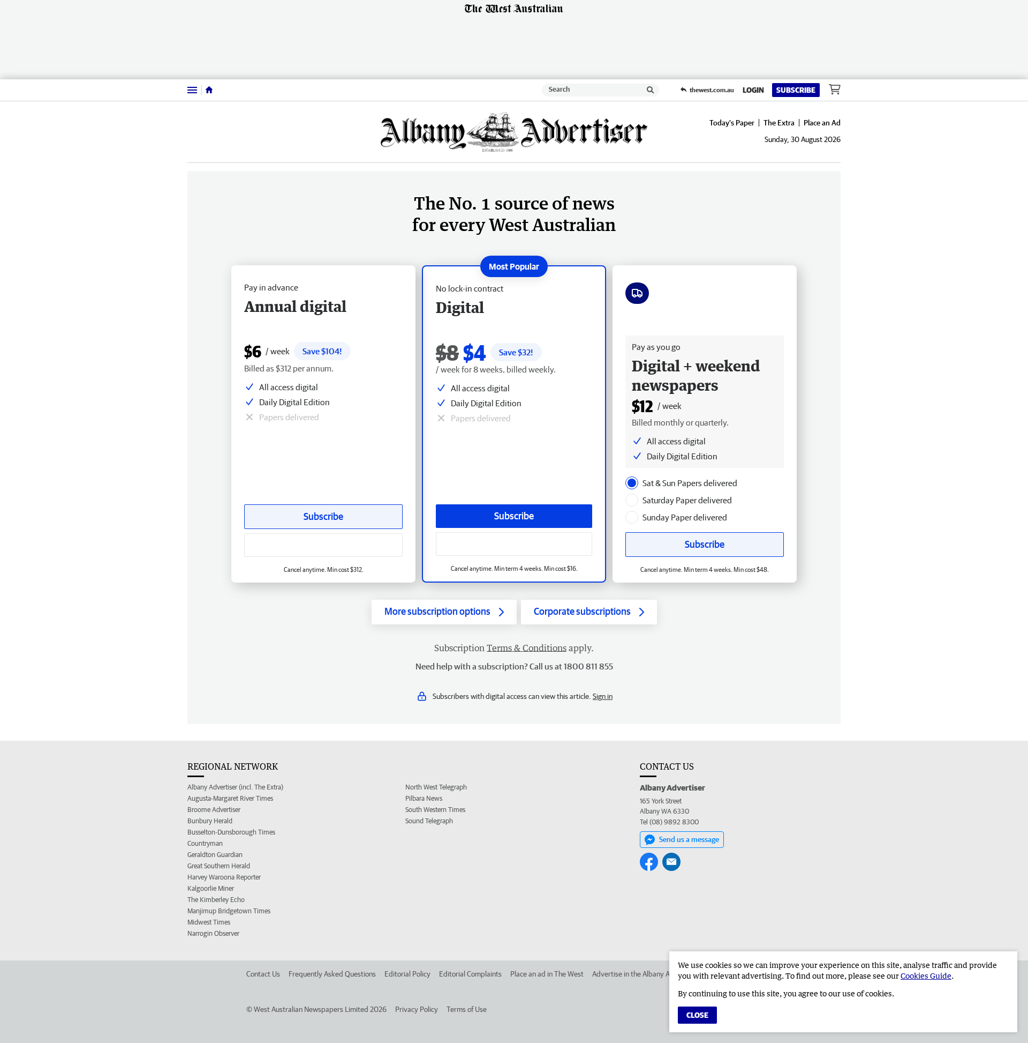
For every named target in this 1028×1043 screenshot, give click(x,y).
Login (753, 90)
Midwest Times (208, 922)
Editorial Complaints (470, 974)
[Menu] (192, 89)
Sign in (603, 696)
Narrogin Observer (213, 933)
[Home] (209, 90)
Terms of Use (467, 1009)
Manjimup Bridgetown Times (228, 911)
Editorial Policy (407, 974)
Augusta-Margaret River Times (230, 798)
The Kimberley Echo (216, 900)
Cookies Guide (926, 975)
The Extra (779, 122)
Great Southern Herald (218, 866)
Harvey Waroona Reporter (224, 877)
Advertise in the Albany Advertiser (645, 974)
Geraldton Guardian (215, 855)
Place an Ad (822, 122)
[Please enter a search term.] (650, 90)
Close (697, 1015)
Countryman (205, 843)
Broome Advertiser (213, 810)
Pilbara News (423, 798)
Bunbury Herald (209, 821)
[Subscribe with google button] (514, 544)
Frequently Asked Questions (332, 974)
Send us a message (689, 839)
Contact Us (263, 974)
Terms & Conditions (526, 648)
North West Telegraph (436, 787)
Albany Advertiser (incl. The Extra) (235, 787)
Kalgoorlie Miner (210, 888)
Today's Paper (731, 122)
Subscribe (795, 90)
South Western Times (435, 810)
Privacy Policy (416, 1009)
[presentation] (631, 482)
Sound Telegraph (429, 821)
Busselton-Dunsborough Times (231, 832)
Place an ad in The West (547, 974)
